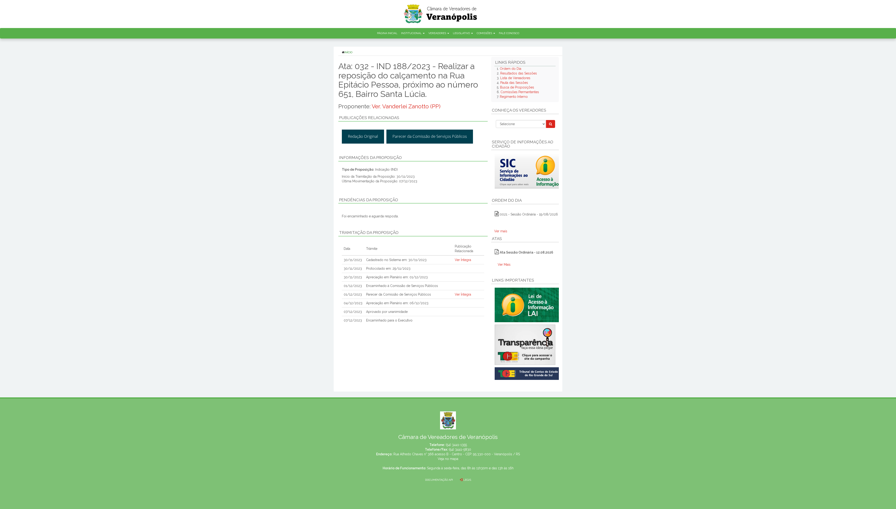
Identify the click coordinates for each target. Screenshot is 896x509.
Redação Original (363, 136)
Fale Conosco (509, 33)
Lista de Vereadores (515, 78)
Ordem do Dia (510, 69)
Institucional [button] (411, 33)
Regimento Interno (514, 97)
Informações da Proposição (370, 157)
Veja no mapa (448, 459)
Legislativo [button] (462, 33)
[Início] (440, 12)
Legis (467, 479)
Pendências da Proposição (368, 200)
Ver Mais (504, 264)
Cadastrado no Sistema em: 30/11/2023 (396, 260)
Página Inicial (387, 33)
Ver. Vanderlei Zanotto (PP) (406, 106)
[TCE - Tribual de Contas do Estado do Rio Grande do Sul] (528, 373)
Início (348, 52)
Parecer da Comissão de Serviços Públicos (429, 136)
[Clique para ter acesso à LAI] (528, 305)
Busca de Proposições (517, 87)
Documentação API (439, 479)
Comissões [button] (485, 33)
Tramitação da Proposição (369, 232)
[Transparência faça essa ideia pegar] (525, 345)
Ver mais (500, 231)
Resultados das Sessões (518, 73)
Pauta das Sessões (514, 83)
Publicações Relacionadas (369, 117)
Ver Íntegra (463, 260)
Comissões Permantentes (519, 92)
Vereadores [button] (437, 33)
